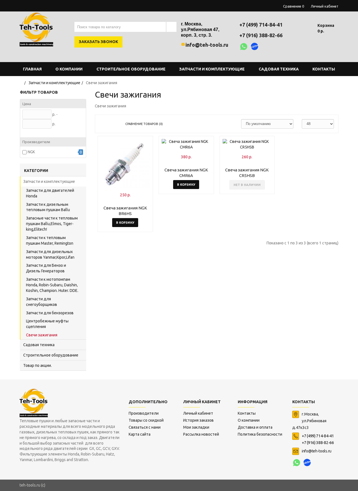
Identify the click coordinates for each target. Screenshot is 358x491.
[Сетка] (103, 124)
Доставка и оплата (255, 427)
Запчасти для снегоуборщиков (41, 302)
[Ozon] (254, 47)
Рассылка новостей (201, 434)
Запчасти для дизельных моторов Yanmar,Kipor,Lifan (50, 254)
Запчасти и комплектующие (49, 181)
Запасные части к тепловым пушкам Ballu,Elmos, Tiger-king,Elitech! (52, 224)
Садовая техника (39, 345)
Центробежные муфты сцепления (47, 324)
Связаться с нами (145, 427)
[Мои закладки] (302, 28)
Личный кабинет (198, 413)
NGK (31, 152)
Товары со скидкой (146, 420)
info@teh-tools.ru (206, 45)
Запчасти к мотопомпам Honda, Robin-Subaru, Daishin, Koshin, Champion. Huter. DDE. (52, 285)
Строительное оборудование (50, 355)
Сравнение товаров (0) (144, 124)
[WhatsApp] (243, 47)
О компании (249, 420)
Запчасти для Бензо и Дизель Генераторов (46, 268)
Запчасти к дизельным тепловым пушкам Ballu (48, 207)
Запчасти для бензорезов (50, 313)
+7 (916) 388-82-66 (260, 35)
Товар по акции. (37, 365)
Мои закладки (196, 427)
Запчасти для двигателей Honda (50, 193)
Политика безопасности (260, 434)
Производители (144, 413)
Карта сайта (139, 434)
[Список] (113, 124)
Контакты (247, 413)
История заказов (198, 420)
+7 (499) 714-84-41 (260, 24)
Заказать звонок (98, 41)
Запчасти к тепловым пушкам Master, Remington (49, 240)
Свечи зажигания (41, 335)
